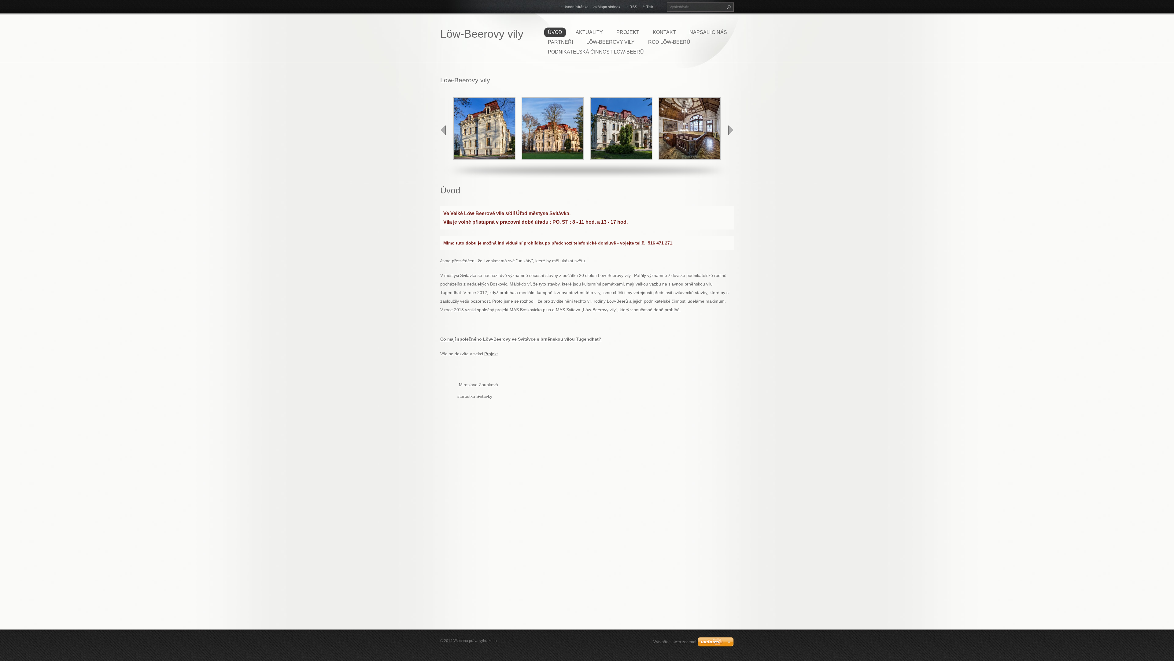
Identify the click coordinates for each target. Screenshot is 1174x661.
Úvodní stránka (576, 7)
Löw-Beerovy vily (610, 42)
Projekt (627, 32)
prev (443, 130)
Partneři (560, 42)
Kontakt (664, 32)
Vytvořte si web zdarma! (674, 642)
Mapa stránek (609, 7)
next (731, 130)
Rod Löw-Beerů (669, 42)
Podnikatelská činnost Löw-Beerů (596, 51)
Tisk (649, 7)
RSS (633, 7)
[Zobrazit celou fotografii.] (484, 128)
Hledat (728, 7)
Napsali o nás (708, 32)
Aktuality (589, 32)
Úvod (555, 32)
